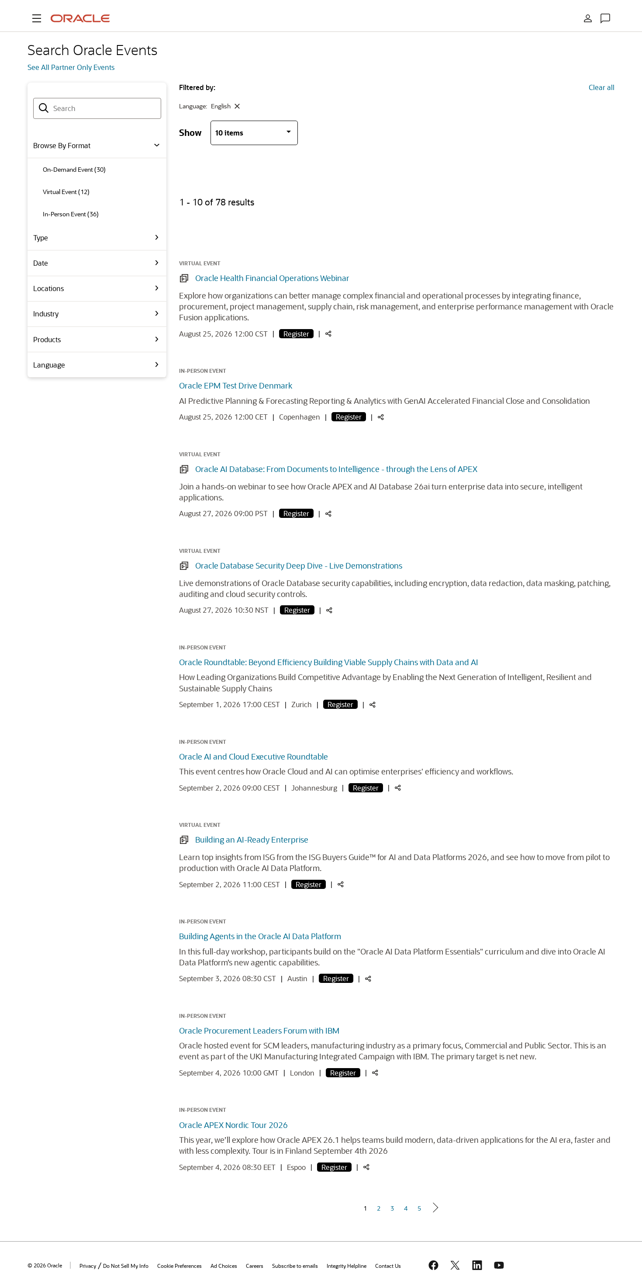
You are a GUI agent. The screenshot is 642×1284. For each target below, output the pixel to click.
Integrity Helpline (346, 1265)
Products (47, 339)
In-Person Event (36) (71, 214)
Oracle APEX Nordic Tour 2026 (233, 1125)
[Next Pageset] (435, 1208)
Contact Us (388, 1265)
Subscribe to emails (295, 1265)
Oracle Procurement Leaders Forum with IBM (259, 1030)
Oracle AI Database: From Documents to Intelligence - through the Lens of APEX (336, 469)
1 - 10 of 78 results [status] (216, 202)
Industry (46, 313)
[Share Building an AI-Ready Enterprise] (340, 884)
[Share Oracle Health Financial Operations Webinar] (328, 334)
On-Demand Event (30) (74, 169)
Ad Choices (224, 1265)
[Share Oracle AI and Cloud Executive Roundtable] (397, 788)
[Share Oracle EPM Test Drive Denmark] (380, 417)
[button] (36, 18)
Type (40, 237)
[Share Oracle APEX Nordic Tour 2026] (366, 1167)
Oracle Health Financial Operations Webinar (272, 278)
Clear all (601, 87)
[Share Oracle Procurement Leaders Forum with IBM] (375, 1073)
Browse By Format (61, 145)
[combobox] (97, 108)
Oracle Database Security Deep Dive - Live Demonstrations (298, 565)
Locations (48, 288)
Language (49, 364)
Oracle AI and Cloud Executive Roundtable (253, 756)
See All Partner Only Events (71, 67)
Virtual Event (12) (66, 191)
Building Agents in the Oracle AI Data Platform (260, 936)
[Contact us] (605, 18)
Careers (254, 1265)
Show (190, 132)
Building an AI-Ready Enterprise (251, 839)
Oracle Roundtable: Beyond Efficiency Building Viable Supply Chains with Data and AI (328, 662)
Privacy (87, 1265)
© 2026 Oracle (45, 1265)
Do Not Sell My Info (125, 1265)
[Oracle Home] (80, 18)
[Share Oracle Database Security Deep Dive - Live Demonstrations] (329, 610)
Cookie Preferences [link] (179, 1265)
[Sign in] (588, 18)
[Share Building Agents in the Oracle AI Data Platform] (368, 979)
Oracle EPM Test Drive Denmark (235, 385)
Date (40, 262)
